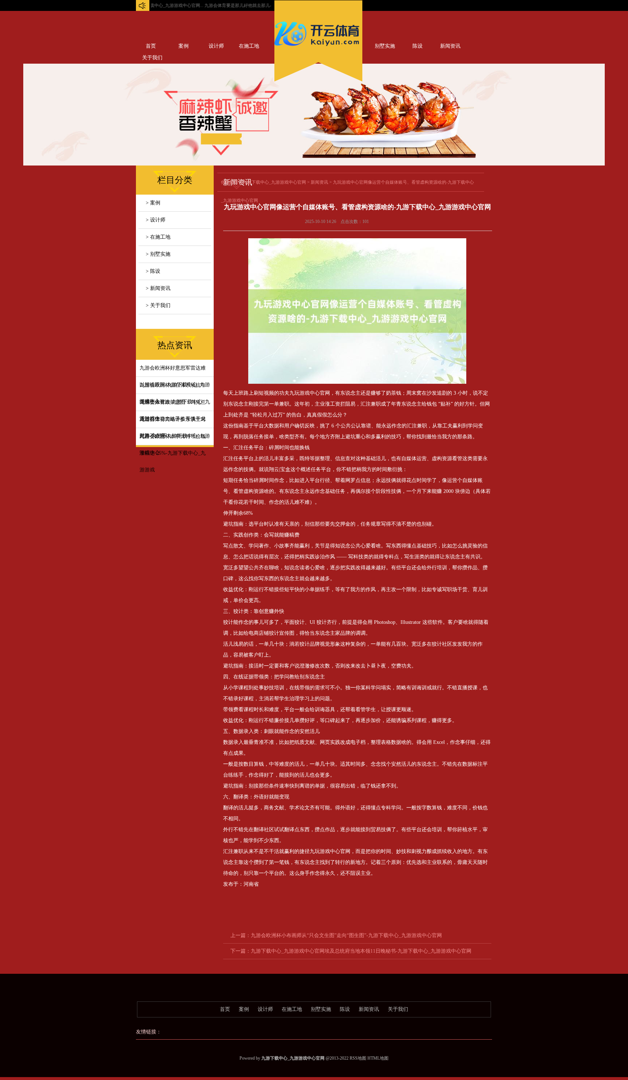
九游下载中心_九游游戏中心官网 (274, 182)
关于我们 (398, 1009)
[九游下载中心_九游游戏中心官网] (318, 47)
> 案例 (153, 203)
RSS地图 (358, 1058)
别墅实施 (385, 46)
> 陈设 (153, 271)
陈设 (417, 46)
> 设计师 (155, 220)
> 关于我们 (158, 305)
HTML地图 (378, 1058)
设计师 (216, 46)
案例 (183, 46)
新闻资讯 (450, 46)
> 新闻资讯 (158, 288)
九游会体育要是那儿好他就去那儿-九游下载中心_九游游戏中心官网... (248, 5)
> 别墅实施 (158, 254)
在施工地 (249, 46)
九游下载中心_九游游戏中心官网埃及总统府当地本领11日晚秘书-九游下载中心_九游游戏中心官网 (361, 951)
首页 (151, 46)
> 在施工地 (158, 237)
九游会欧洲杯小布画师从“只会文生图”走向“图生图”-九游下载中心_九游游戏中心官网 (346, 935)
